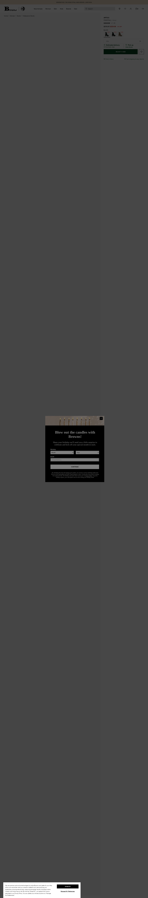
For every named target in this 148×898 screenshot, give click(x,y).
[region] (42, 890)
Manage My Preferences (68, 891)
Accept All (67, 886)
